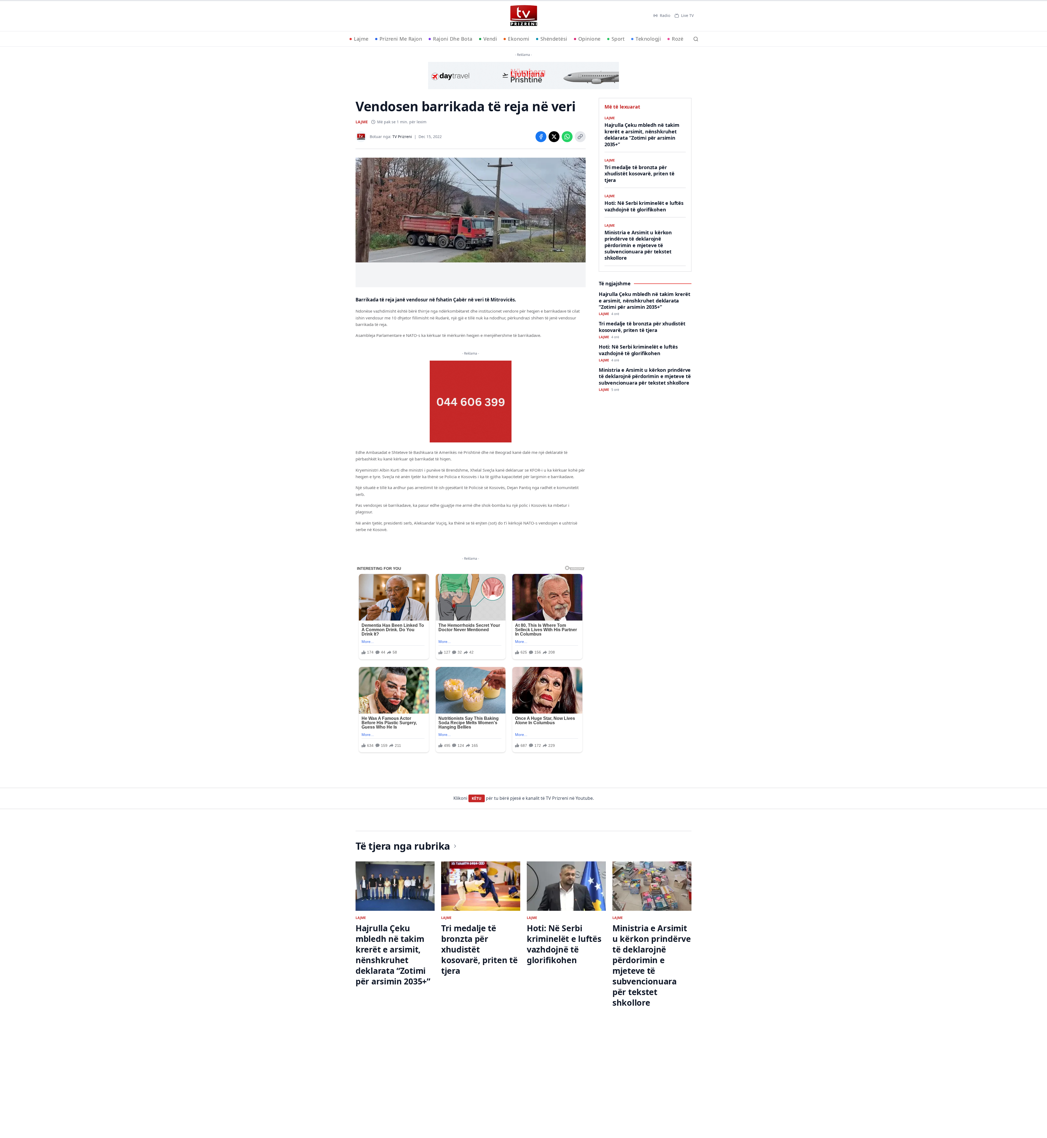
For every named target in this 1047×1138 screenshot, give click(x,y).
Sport (618, 38)
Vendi (490, 38)
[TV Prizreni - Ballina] (523, 15)
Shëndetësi (553, 38)
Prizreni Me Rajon (401, 38)
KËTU (477, 798)
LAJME (362, 121)
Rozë (677, 38)
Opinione (589, 38)
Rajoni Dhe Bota (453, 38)
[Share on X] (554, 136)
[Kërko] (696, 39)
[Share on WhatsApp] (567, 136)
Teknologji (648, 38)
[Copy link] (580, 136)
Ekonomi (518, 38)
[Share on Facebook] (540, 136)
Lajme (361, 38)
